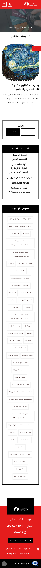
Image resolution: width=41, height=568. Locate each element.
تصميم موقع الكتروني (20, 370)
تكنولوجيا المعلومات (20, 406)
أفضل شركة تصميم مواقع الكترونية (20, 226)
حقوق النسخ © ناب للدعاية (20, 563)
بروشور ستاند (14, 307)
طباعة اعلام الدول (19, 183)
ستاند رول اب (20, 469)
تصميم (28, 340)
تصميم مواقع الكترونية (20, 362)
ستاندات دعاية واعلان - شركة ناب (20, 454)
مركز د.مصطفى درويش (19, 178)
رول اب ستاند (25, 440)
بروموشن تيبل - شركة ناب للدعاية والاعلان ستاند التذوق (20, 316)
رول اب (12, 432)
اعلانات (11, 263)
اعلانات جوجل (20, 271)
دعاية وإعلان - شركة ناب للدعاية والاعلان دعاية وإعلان (20, 416)
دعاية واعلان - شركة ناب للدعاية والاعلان (20, 425)
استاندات (15, 233)
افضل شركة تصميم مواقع (20, 285)
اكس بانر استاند (26, 293)
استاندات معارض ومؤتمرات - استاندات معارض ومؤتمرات (20, 254)
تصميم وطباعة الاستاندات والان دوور (20, 392)
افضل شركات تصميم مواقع (20, 278)
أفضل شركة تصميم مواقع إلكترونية (20, 219)
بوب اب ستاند (15, 326)
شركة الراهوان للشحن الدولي (19, 157)
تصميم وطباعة (20, 377)
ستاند (13, 440)
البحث (20, 126)
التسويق (12, 293)
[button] (4, 4)
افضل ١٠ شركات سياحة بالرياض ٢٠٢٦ (19, 190)
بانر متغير (27, 307)
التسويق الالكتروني (26, 300)
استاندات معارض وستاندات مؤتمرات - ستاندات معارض (20, 243)
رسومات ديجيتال (25, 432)
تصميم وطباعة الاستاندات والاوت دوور (20, 399)
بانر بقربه (12, 300)
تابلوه (29, 333)
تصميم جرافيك (27, 355)
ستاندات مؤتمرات (20, 461)
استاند (26, 233)
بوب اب (27, 326)
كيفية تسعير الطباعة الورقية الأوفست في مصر (19, 169)
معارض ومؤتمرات (20, 476)
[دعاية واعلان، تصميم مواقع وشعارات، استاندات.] (30, 4)
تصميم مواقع (13, 355)
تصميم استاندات (20, 348)
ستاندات (20, 447)
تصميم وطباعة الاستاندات (20, 384)
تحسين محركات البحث (15, 333)
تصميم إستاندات (14, 340)
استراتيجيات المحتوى (25, 263)
